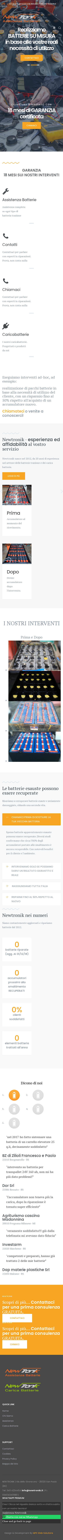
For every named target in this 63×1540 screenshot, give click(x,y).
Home (5, 1410)
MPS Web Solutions (43, 1533)
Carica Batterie (10, 1425)
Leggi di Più (14, 476)
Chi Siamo (7, 1415)
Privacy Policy (9, 1458)
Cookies (6, 1453)
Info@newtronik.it (23, 4)
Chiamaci (31, 125)
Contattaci (32, 57)
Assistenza (7, 1420)
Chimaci (14, 1344)
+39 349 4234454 (47, 4)
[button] (1, 491)
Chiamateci (13, 411)
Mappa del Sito (10, 1463)
